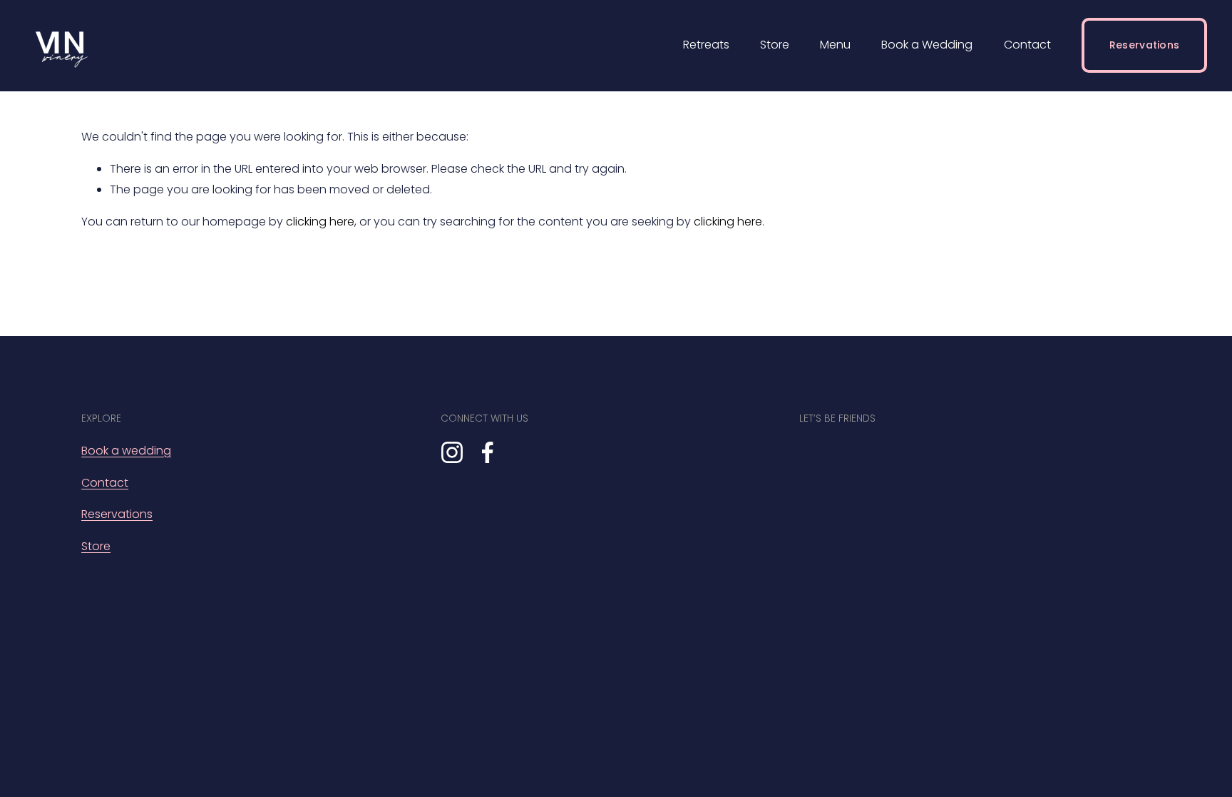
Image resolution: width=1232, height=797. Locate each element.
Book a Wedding (926, 44)
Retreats (706, 44)
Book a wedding (126, 450)
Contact (1027, 44)
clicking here (320, 221)
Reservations (1144, 45)
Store (774, 44)
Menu (835, 44)
